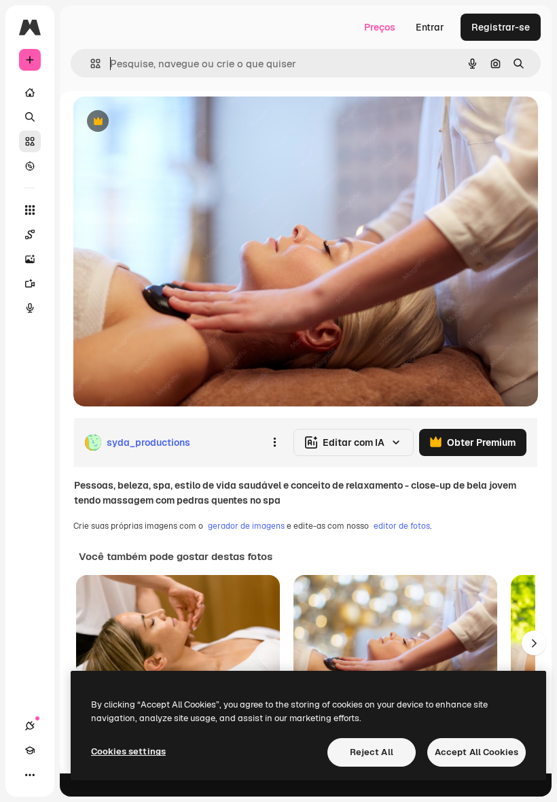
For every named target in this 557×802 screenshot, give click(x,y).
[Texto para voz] (30, 308)
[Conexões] (30, 726)
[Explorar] (30, 166)
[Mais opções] (274, 442)
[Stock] (30, 141)
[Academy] (30, 750)
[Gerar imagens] (30, 259)
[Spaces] (30, 234)
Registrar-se (500, 27)
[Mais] (30, 775)
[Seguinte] (534, 643)
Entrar (430, 27)
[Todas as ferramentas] (30, 210)
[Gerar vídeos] (30, 283)
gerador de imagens (246, 526)
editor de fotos (402, 526)
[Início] (30, 92)
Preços (379, 27)
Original (160, 122)
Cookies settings (128, 751)
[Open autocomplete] (90, 63)
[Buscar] (30, 117)
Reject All (371, 752)
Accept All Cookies (476, 752)
